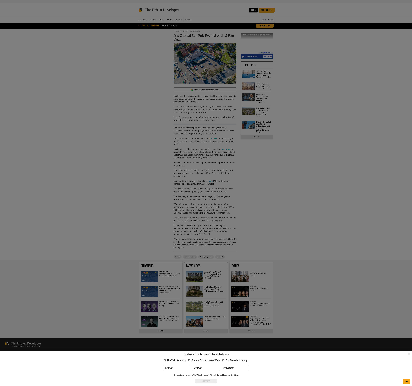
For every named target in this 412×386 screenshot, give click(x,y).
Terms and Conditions (230, 375)
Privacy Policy (215, 375)
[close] (409, 354)
